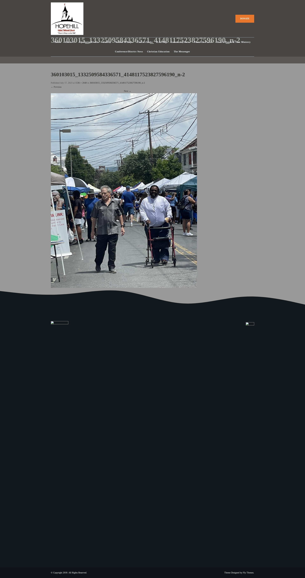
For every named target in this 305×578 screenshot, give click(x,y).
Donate (244, 18)
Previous (56, 87)
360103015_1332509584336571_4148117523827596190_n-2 (117, 83)
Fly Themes (248, 572)
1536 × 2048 (81, 83)
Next (127, 91)
